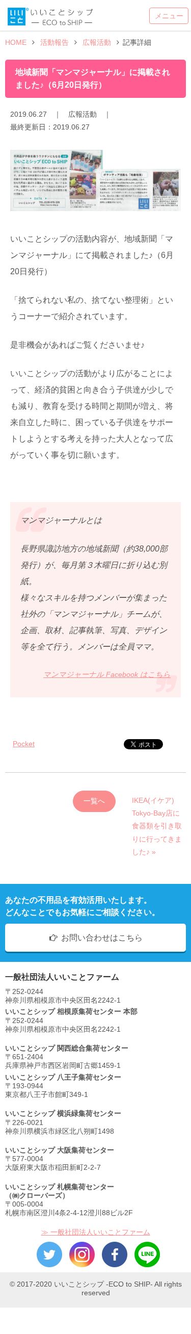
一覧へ (94, 801)
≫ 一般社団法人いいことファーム (95, 1232)
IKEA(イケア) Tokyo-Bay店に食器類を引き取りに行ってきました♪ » (157, 804)
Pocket (24, 744)
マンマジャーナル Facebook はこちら (107, 674)
